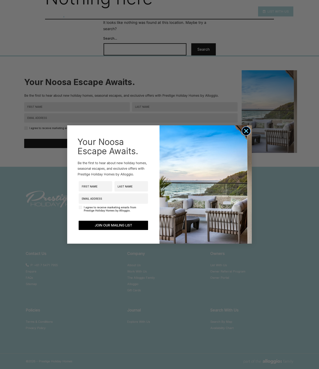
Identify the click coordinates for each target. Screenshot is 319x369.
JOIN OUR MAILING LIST (113, 225)
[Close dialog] (246, 131)
